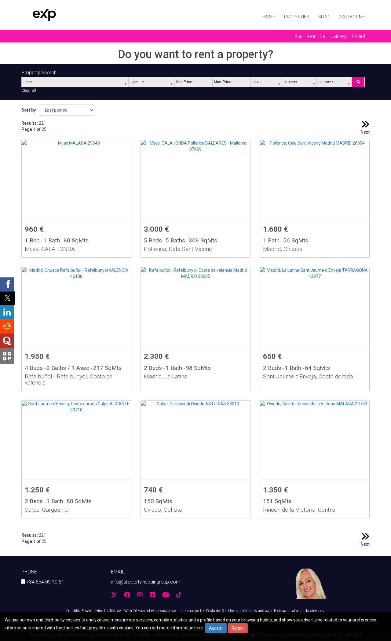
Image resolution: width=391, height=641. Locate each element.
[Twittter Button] (114, 595)
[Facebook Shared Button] (7, 284)
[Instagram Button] (140, 595)
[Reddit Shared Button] (7, 326)
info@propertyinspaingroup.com (145, 582)
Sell (323, 36)
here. (199, 627)
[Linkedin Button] (152, 595)
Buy (298, 36)
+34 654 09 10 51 (45, 582)
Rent (311, 36)
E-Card (358, 36)
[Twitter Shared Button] (7, 298)
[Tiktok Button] (179, 595)
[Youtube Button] (165, 595)
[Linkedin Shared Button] (7, 312)
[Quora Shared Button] (7, 340)
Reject (238, 628)
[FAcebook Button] (127, 595)
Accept (216, 628)
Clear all (28, 90)
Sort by (28, 110)
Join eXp (339, 36)
